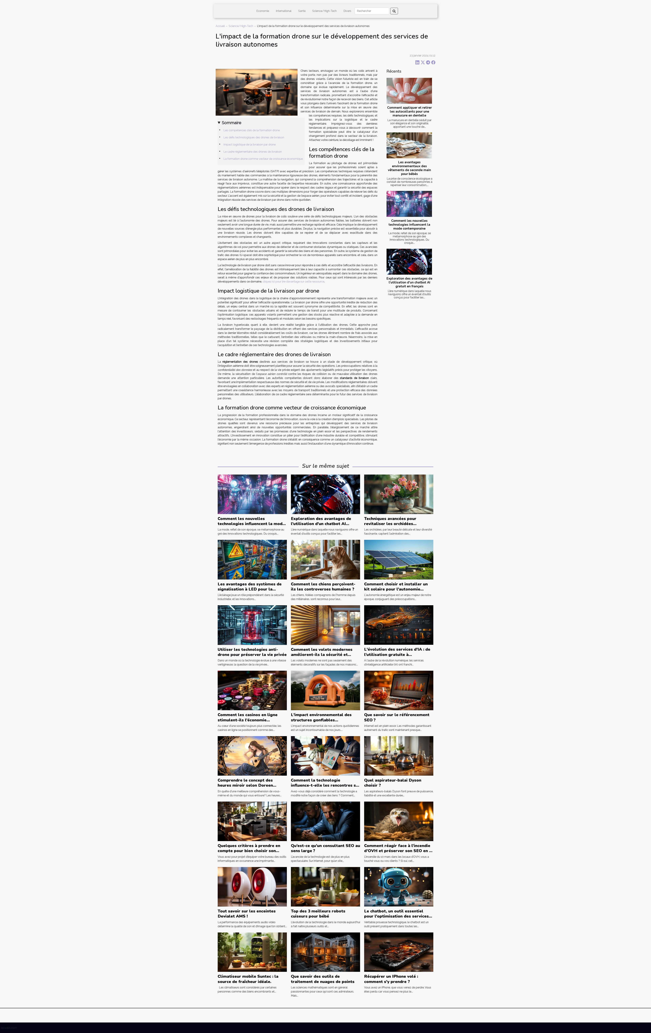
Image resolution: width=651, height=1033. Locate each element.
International (283, 11)
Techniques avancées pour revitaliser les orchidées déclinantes (390, 524)
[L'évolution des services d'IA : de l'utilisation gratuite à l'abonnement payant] (398, 624)
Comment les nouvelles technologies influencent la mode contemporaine (409, 225)
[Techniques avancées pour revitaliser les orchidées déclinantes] (398, 494)
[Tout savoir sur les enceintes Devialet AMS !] (252, 886)
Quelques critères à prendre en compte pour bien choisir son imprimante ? (249, 851)
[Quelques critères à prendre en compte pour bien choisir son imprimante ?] (252, 821)
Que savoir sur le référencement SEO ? (396, 717)
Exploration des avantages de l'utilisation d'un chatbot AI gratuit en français (409, 282)
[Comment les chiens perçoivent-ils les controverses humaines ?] (325, 559)
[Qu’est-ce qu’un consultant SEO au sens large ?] (325, 821)
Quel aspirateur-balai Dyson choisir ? (392, 783)
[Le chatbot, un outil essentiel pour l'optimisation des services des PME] (398, 886)
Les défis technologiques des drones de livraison (253, 137)
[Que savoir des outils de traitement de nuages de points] (325, 951)
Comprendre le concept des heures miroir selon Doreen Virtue (245, 785)
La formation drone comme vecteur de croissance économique (263, 158)
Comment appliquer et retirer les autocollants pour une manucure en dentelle (409, 111)
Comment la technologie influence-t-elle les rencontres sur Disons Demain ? (325, 785)
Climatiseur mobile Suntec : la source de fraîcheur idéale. (248, 979)
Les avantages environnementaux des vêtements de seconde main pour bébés (409, 168)
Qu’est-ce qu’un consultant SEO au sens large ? (325, 848)
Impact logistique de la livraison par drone (249, 144)
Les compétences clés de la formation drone (251, 130)
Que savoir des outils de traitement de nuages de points (322, 979)
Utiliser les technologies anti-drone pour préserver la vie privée (252, 652)
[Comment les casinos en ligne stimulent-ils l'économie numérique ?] (252, 690)
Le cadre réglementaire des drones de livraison (252, 151)
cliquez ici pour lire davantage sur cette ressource (293, 281)
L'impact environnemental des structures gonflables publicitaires (321, 720)
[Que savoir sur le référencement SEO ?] (398, 690)
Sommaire (231, 122)
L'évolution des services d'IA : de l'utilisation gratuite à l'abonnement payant (397, 654)
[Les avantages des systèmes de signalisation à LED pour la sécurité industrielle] (252, 559)
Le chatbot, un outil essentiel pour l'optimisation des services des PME (396, 916)
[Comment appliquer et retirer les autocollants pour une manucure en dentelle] (409, 91)
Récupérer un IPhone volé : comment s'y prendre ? (391, 979)
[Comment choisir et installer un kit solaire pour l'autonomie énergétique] (398, 559)
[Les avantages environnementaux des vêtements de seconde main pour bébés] (409, 145)
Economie (262, 11)
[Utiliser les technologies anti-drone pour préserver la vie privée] (252, 624)
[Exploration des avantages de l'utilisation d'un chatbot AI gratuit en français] (409, 262)
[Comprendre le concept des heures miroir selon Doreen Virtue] (252, 755)
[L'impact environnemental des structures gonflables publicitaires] (325, 690)
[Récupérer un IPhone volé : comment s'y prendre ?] (398, 951)
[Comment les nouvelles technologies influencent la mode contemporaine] (409, 204)
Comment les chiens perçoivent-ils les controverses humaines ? (323, 586)
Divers (347, 11)
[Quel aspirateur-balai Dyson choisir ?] (398, 755)
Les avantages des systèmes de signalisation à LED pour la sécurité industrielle (250, 589)
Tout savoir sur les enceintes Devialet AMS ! (247, 913)
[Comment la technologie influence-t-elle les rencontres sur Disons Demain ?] (325, 755)
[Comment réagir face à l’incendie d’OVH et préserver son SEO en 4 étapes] (398, 821)
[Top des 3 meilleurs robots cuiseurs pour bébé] (325, 886)
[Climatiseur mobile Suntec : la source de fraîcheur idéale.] (252, 951)
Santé (301, 11)
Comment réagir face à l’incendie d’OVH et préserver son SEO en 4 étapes (397, 851)
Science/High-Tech (324, 11)
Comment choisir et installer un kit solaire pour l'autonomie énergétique (396, 589)
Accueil (220, 26)
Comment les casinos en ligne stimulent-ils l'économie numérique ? (248, 720)
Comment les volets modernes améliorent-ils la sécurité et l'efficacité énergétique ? (321, 655)
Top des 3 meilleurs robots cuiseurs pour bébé (318, 913)
